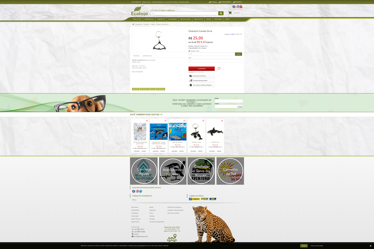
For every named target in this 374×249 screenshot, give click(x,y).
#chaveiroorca (145, 89)
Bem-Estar (137, 19)
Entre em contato (173, 213)
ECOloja (214, 2)
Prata (227, 19)
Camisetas (161, 19)
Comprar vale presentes (175, 210)
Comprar (202, 69)
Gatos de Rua (185, 19)
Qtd (189, 58)
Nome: (217, 98)
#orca (152, 89)
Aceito (304, 245)
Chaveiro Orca (196, 142)
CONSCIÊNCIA (226, 2)
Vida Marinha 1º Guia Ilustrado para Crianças (159, 143)
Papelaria (217, 19)
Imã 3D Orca (215, 142)
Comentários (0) (146, 56)
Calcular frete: (194, 51)
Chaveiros (146, 24)
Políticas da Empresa (174, 207)
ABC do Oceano (178, 142)
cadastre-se (171, 10)
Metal (152, 24)
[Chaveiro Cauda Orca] (159, 40)
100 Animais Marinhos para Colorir (140, 143)
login (163, 10)
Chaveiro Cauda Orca (162, 24)
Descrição (136, 56)
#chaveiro (135, 89)
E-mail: (217, 104)
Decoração (172, 19)
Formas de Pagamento (157, 222)
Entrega (152, 219)
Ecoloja (152, 216)
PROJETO (239, 2)
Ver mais (136, 151)
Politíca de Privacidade (317, 245)
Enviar (240, 106)
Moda (208, 19)
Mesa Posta (198, 19)
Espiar (144, 151)
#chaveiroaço (160, 89)
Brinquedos (149, 19)
